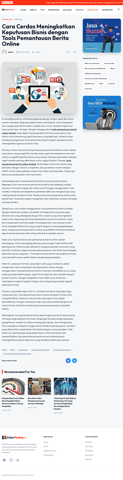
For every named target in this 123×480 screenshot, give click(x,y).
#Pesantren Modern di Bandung (96, 78)
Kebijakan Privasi (50, 451)
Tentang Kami (49, 455)
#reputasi (88, 89)
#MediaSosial (89, 84)
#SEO (101, 84)
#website (111, 84)
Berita (33, 10)
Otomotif (88, 442)
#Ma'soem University (92, 63)
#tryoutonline (109, 63)
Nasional (67, 10)
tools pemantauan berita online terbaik (17, 354)
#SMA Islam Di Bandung (93, 73)
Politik (79, 10)
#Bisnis (112, 68)
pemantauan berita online (40, 350)
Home (23, 10)
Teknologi (92, 10)
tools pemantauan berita (62, 350)
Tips (42, 10)
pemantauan (23, 350)
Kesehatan (107, 10)
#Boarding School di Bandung (95, 68)
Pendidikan (53, 10)
